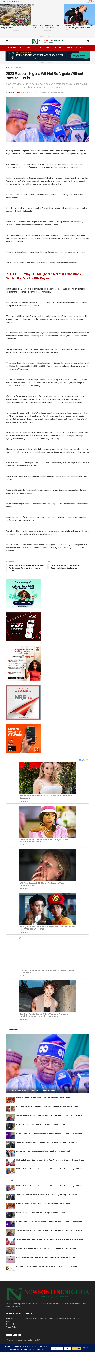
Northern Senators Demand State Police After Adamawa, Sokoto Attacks (43, 1098)
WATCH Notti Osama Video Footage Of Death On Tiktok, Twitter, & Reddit (43, 1151)
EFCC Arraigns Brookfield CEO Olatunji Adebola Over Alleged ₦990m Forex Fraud (45, 1257)
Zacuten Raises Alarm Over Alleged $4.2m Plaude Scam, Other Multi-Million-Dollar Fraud (49, 1115)
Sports (79, 48)
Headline (54, 92)
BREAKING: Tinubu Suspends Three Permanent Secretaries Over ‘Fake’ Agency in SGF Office (50, 1169)
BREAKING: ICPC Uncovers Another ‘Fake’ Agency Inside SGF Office (40, 1124)
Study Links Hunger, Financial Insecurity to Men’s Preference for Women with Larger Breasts (50, 1160)
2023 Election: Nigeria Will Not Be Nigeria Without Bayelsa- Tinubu (31, 1090)
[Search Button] (88, 41)
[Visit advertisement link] (47, 56)
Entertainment (66, 48)
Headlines (12, 48)
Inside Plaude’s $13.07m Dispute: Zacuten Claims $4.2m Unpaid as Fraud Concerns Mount (49, 1133)
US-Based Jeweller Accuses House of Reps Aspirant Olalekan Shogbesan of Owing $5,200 (48, 1248)
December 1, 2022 (31, 92)
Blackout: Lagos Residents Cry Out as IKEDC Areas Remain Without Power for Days (46, 1266)
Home (8, 68)
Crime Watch (50, 48)
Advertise (9, 1321)
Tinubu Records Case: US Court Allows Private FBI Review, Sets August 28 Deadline (46, 1142)
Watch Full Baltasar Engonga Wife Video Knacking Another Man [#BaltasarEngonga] (47, 1106)
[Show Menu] (7, 41)
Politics (37, 48)
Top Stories (25, 48)
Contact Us (10, 1324)
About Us (9, 1318)
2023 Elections (16, 68)
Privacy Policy (11, 1327)
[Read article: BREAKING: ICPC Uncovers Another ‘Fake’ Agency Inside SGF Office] (10, 1126)
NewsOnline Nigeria (15, 92)
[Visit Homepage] (47, 41)
